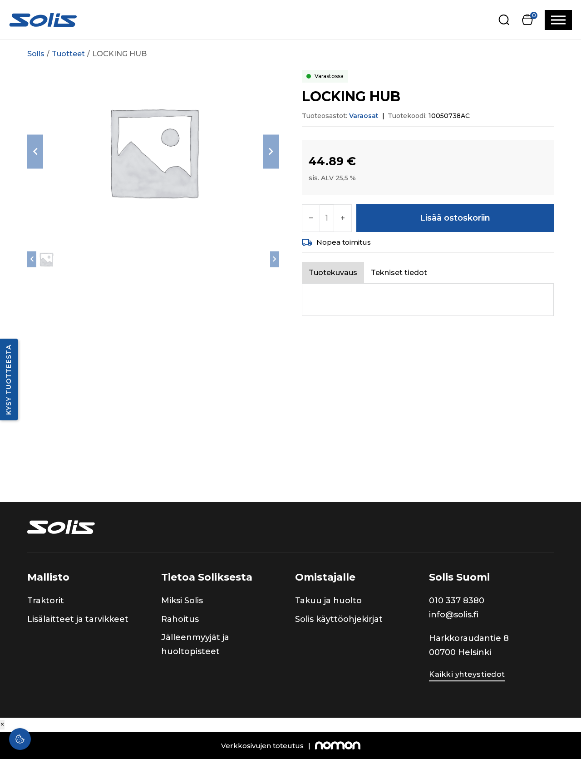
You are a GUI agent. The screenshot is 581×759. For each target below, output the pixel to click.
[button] (527, 19)
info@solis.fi (453, 615)
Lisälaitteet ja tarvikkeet (77, 619)
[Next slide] (271, 151)
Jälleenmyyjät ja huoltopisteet (195, 644)
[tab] (333, 272)
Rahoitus (180, 619)
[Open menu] (558, 20)
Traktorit (45, 601)
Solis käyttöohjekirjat (339, 619)
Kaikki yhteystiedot (467, 674)
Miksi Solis (182, 601)
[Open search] (504, 19)
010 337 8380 (456, 601)
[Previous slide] (35, 151)
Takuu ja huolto (328, 601)
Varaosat (364, 116)
